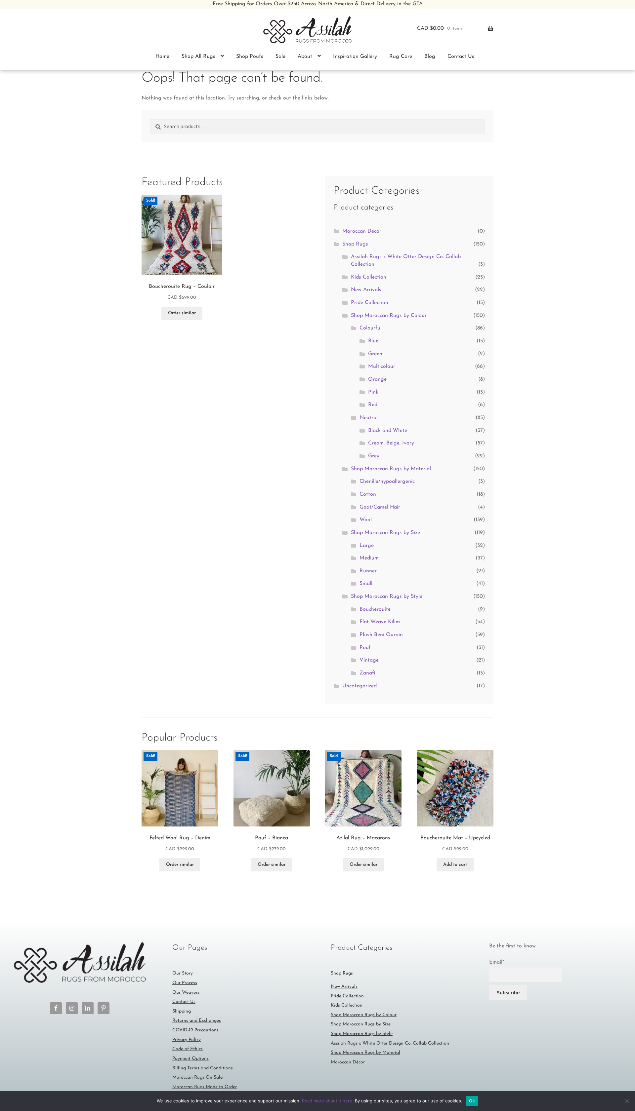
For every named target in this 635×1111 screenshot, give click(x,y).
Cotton (368, 494)
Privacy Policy (186, 1039)
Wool (366, 519)
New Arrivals (366, 289)
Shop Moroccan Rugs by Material (391, 469)
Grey (373, 456)
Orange (377, 379)
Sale (280, 56)
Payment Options (190, 1058)
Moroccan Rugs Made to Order (204, 1087)
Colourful (371, 328)
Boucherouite (375, 609)
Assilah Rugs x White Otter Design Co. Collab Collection (390, 1043)
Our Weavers (185, 992)
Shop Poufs (249, 56)
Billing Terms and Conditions (202, 1068)
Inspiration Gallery (355, 56)
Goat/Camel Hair (380, 507)
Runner (368, 571)
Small (366, 583)
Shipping (181, 1011)
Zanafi (367, 673)
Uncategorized (359, 686)
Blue (373, 341)
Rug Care (400, 56)
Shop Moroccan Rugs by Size (385, 532)
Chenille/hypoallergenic (387, 481)
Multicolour (381, 366)
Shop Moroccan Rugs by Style (386, 596)
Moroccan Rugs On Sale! (198, 1077)
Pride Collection (369, 302)
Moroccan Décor (361, 231)
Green (375, 354)
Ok (472, 1100)
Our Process (184, 982)
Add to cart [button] (455, 864)
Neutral (369, 417)
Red (372, 404)
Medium (369, 558)
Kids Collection (368, 277)
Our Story (182, 973)
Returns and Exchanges (196, 1020)
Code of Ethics (187, 1049)
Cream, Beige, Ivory (391, 443)
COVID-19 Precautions (195, 1030)
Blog (429, 56)
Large (367, 545)
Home (162, 56)
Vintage (369, 660)
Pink (373, 392)
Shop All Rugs (198, 56)
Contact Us (460, 56)
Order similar (182, 313)
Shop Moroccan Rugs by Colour (389, 315)
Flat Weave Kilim (380, 622)
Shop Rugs (355, 244)
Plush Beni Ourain (381, 634)
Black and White (387, 430)
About (305, 56)
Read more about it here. (328, 1100)
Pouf (365, 647)
